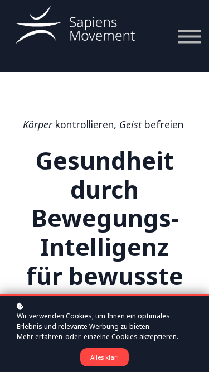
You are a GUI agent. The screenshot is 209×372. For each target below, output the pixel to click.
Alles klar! (104, 357)
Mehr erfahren (39, 336)
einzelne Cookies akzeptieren (130, 336)
